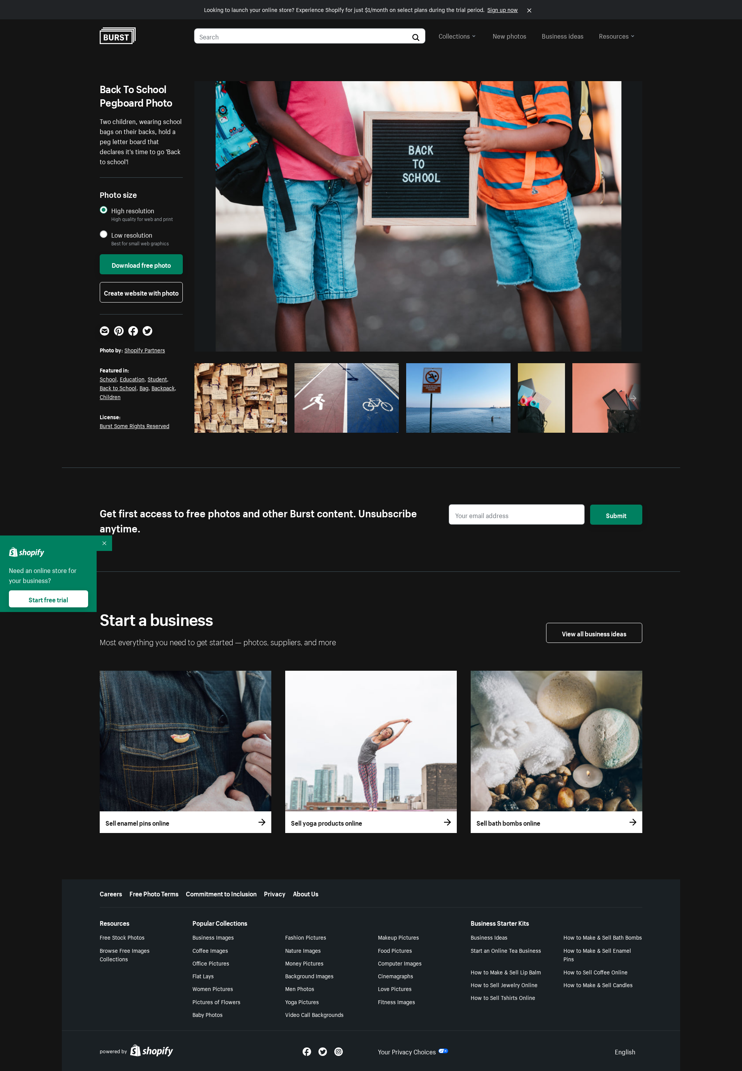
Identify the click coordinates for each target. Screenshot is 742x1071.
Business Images (213, 937)
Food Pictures (395, 950)
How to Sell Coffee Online (595, 971)
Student (157, 378)
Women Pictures (212, 988)
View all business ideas (594, 633)
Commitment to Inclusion (221, 893)
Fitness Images (396, 1001)
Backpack (163, 387)
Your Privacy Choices (407, 1051)
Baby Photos (207, 1014)
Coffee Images (210, 950)
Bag (144, 387)
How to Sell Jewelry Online (504, 984)
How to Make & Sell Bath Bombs (602, 937)
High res (234, 425)
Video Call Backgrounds (314, 1014)
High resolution (132, 210)
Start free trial (48, 599)
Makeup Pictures (398, 937)
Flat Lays (203, 975)
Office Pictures (210, 963)
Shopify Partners (144, 349)
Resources (614, 35)
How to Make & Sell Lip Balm (506, 971)
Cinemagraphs (395, 975)
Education (132, 378)
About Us (305, 893)
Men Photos (299, 988)
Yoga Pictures (302, 1001)
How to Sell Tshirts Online (503, 997)
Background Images (309, 975)
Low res (264, 425)
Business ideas (563, 35)
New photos (509, 35)
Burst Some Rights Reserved (134, 425)
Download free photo (141, 264)
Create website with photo (141, 292)
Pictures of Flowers (216, 1001)
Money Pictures (304, 963)
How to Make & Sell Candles (598, 984)
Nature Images (303, 950)
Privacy (275, 893)
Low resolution (131, 234)
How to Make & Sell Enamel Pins (597, 954)
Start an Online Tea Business (506, 950)
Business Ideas (489, 937)
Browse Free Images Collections (125, 954)
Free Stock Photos (122, 937)
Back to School (118, 387)
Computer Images (400, 963)
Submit (616, 515)
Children (110, 396)
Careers (111, 893)
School (108, 378)
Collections (454, 35)
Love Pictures (395, 988)
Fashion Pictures (305, 937)
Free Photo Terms (154, 893)
